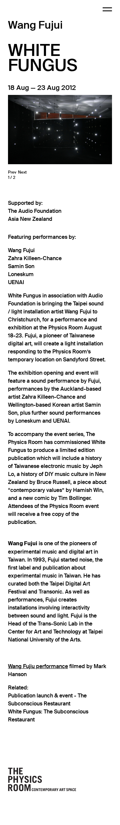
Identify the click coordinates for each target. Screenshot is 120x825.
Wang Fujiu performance (38, 666)
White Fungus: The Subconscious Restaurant (48, 715)
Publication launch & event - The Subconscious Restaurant (47, 699)
